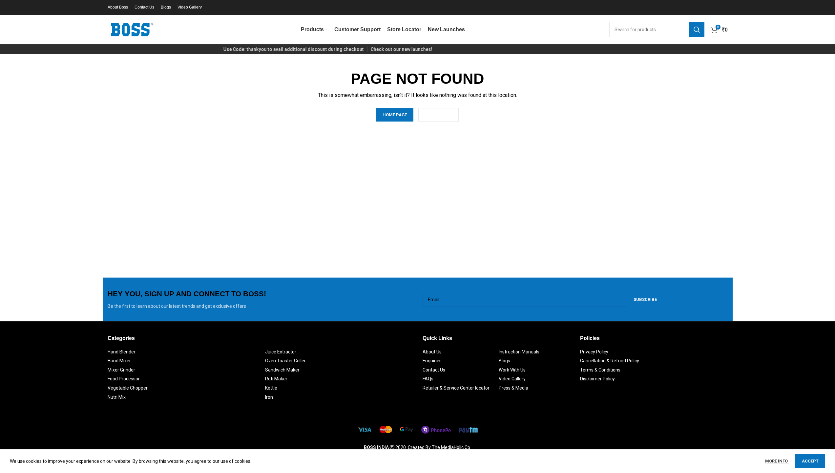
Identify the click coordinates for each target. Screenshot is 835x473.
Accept (810, 461)
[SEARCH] (696, 29)
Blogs (504, 360)
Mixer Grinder (121, 369)
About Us (432, 351)
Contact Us (434, 369)
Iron (269, 397)
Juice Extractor (280, 351)
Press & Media (513, 388)
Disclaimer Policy (597, 378)
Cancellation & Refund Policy (609, 360)
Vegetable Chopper (128, 388)
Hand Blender (122, 351)
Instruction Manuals (519, 351)
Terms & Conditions (600, 369)
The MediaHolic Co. (451, 447)
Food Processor (124, 378)
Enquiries (432, 360)
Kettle (271, 388)
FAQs (428, 378)
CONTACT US (438, 114)
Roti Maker (276, 378)
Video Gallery (512, 378)
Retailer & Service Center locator (456, 388)
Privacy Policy (594, 351)
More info (777, 461)
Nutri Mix (117, 397)
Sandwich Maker (282, 369)
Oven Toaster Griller (285, 360)
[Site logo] (132, 29)
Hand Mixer (119, 360)
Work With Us (512, 369)
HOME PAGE (395, 114)
